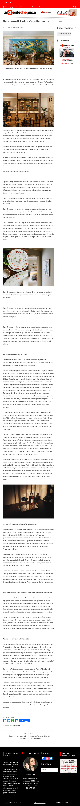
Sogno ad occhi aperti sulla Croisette (17, 736)
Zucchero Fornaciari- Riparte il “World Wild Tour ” (40, 736)
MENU (8, 2)
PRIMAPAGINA (15, 725)
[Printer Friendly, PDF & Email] (9, 717)
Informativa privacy (40, 803)
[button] (3, 2)
